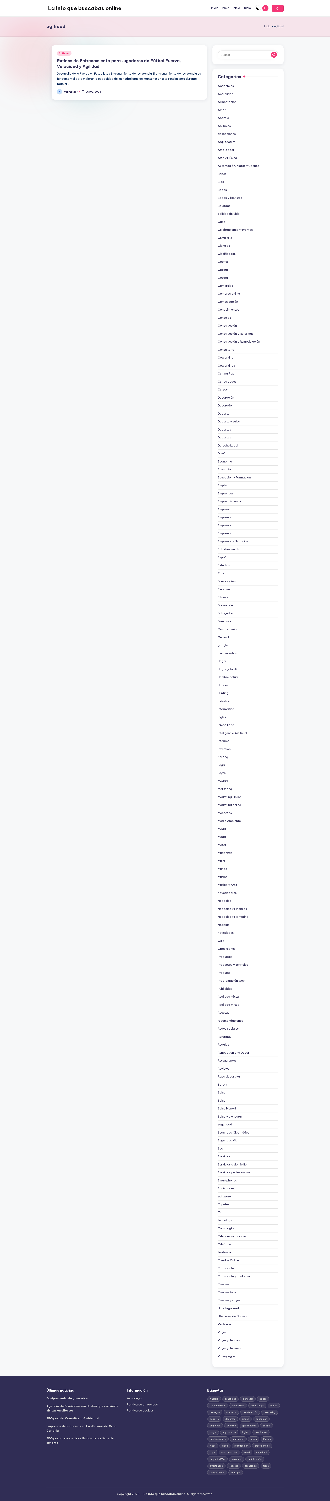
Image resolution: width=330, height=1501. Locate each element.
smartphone (216, 1465)
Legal (222, 765)
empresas (215, 1425)
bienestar (248, 1398)
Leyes (222, 773)
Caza (221, 222)
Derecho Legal (228, 445)
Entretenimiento (229, 549)
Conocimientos (228, 309)
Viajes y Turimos (229, 1340)
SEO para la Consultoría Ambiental (72, 1418)
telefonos (224, 1252)
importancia (229, 1432)
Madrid (223, 781)
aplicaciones (227, 134)
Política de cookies (140, 1410)
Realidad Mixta (228, 996)
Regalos (223, 1044)
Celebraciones (218, 1405)
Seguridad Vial (228, 1140)
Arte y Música (227, 158)
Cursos (223, 389)
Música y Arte (227, 885)
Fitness (223, 597)
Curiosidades (227, 381)
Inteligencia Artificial (232, 733)
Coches (223, 262)
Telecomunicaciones (232, 1236)
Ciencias (224, 246)
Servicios (224, 1156)
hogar (213, 1432)
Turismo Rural (227, 1292)
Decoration (226, 405)
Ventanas (224, 1324)
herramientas (227, 653)
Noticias (64, 53)
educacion (261, 1419)
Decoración (226, 397)
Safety (222, 1084)
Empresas (225, 517)
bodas (263, 1398)
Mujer (221, 861)
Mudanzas (225, 853)
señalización (255, 1459)
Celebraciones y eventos (235, 230)
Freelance (225, 621)
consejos (215, 1412)
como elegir (257, 1405)
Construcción (227, 325)
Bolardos (224, 206)
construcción (250, 1412)
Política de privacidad (142, 1404)
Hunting (223, 693)
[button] (278, 8)
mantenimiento (218, 1439)
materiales (238, 1439)
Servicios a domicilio (232, 1164)
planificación (241, 1445)
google (223, 645)
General (223, 637)
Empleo (223, 485)
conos (273, 1405)
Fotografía (225, 613)
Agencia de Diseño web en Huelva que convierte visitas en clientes (82, 1408)
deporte (214, 1419)
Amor (222, 110)
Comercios (225, 286)
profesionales (262, 1445)
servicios (236, 1459)
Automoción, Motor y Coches (238, 166)
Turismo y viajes (229, 1300)
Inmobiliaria (226, 725)
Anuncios (224, 126)
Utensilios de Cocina (232, 1316)
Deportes (224, 429)
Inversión (224, 749)
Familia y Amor (228, 581)
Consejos (224, 318)
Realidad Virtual (229, 1005)
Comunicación (228, 302)
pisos (225, 1445)
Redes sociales (228, 1028)
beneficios (230, 1398)
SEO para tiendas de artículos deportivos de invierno (80, 1440)
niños (213, 1445)
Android (223, 118)
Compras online (229, 293)
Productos (225, 957)
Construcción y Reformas (236, 334)
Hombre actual (228, 677)
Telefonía (224, 1244)
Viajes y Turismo (229, 1348)
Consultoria (226, 349)
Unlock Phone (217, 1472)
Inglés (222, 717)
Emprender (225, 493)
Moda (222, 829)
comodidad (238, 1405)
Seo (220, 1148)
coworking (269, 1412)
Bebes (222, 174)
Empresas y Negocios (233, 541)
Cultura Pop (226, 373)
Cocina (223, 270)
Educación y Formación (234, 477)
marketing (225, 789)
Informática (226, 709)
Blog (221, 182)
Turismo (223, 1284)
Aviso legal (134, 1398)
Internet (223, 741)
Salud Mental (227, 1108)
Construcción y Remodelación (239, 341)
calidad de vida (229, 214)
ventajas (235, 1472)
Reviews (223, 1068)
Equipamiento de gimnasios (67, 1398)
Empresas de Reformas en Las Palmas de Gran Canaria (81, 1428)
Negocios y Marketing (233, 917)
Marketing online (229, 805)
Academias (226, 86)
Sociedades (226, 1188)
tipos (266, 1465)
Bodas (222, 190)
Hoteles (223, 685)
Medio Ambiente (229, 821)
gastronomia (249, 1425)
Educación (225, 469)
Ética (221, 573)
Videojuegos (226, 1356)
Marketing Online (229, 797)
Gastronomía (227, 629)
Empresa (224, 509)
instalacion (261, 1432)
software (224, 1196)
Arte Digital (226, 150)
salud (247, 1452)
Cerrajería (225, 238)
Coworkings (226, 365)
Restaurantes (227, 1060)
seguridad (225, 1124)
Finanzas (224, 589)
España (223, 557)
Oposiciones (226, 949)
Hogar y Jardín (228, 669)
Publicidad (225, 989)
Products (224, 973)
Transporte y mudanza (234, 1276)
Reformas (224, 1037)
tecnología (225, 1220)
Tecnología (226, 1228)
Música (223, 877)
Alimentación (227, 102)
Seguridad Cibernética (234, 1132)
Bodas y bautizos (230, 198)
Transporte (226, 1268)
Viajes (222, 1332)
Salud (222, 1092)
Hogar (222, 661)
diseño (245, 1419)
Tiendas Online (228, 1260)
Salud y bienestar (230, 1116)
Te (219, 1212)
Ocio (221, 941)
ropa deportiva (229, 1452)
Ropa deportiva (229, 1076)
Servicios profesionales (234, 1172)
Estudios (224, 565)
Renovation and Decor (233, 1052)
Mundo (222, 869)
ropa (212, 1452)
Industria (224, 701)
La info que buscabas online (84, 8)
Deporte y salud (229, 421)
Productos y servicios (233, 965)
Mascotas (225, 813)
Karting (223, 757)
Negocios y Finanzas (232, 909)
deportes (230, 1419)
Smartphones (227, 1180)
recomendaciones (230, 1021)
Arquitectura (226, 142)
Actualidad (225, 94)
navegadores (227, 893)
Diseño (222, 453)
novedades (226, 933)
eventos (231, 1425)
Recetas (223, 1012)
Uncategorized (228, 1308)
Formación (225, 605)
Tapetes (223, 1204)
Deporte (223, 413)
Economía (225, 461)
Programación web (231, 981)
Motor (222, 845)
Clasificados (227, 254)
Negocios (224, 901)
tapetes (233, 1465)
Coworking (225, 357)
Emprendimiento (229, 501)
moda (254, 1439)
